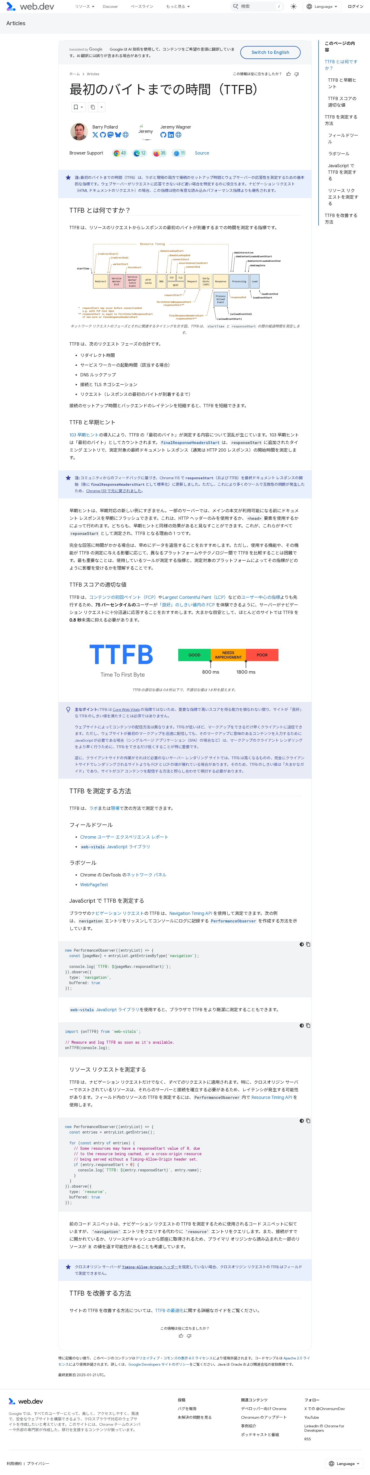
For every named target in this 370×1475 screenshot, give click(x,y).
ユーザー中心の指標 (260, 597)
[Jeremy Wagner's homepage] (178, 136)
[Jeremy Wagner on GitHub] (163, 136)
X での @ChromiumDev (324, 1408)
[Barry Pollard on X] (95, 136)
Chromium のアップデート (264, 1417)
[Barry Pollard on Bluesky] (118, 136)
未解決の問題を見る (195, 1417)
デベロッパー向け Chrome (263, 1408)
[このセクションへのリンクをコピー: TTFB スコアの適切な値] (131, 585)
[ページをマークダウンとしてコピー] (93, 107)
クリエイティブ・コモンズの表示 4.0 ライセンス (174, 1358)
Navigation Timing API (190, 913)
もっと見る (175, 6)
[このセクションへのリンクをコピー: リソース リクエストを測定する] (151, 1070)
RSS (307, 1439)
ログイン (355, 6)
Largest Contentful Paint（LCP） (195, 597)
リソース (82, 6)
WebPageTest (94, 885)
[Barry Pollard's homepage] (126, 136)
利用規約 (14, 1463)
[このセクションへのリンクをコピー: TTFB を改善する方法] (136, 1294)
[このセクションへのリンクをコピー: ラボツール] (101, 863)
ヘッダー (150, 1266)
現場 (115, 808)
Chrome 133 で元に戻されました (113, 490)
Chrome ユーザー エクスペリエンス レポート (124, 837)
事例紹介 (248, 1426)
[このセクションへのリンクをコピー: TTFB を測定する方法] (136, 792)
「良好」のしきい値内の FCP (186, 605)
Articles (16, 23)
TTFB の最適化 (169, 1310)
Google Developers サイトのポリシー (158, 1364)
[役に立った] (288, 74)
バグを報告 (187, 1408)
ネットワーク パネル (146, 875)
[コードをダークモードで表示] (301, 944)
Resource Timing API (271, 1097)
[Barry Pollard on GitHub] (103, 136)
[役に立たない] (297, 74)
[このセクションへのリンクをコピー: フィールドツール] (117, 825)
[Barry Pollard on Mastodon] (110, 136)
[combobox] (257, 6)
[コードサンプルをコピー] (308, 944)
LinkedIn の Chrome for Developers (324, 1428)
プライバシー (38, 1463)
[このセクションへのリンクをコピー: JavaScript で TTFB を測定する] (149, 901)
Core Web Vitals (126, 709)
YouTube (311, 1417)
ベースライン (142, 6)
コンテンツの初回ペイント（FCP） (123, 597)
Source (202, 153)
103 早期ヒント (84, 435)
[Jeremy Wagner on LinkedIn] (171, 136)
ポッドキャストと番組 (260, 1434)
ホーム (74, 74)
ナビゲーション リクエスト (117, 913)
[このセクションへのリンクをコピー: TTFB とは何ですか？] (136, 211)
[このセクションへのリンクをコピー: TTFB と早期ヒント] (120, 422)
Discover (110, 6)
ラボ (93, 808)
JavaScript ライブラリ (115, 847)
